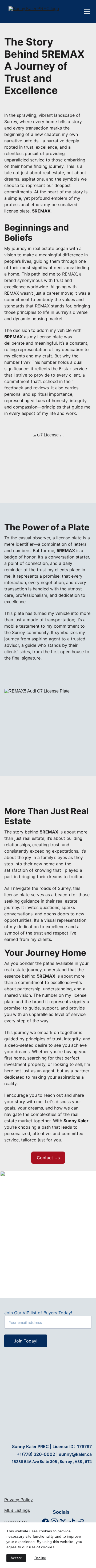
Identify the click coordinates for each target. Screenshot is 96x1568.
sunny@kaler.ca (75, 1454)
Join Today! (25, 1341)
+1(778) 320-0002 (36, 1454)
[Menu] (87, 11)
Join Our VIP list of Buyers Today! (38, 1312)
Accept (16, 1558)
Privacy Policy (18, 1499)
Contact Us (48, 1157)
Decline (40, 1558)
